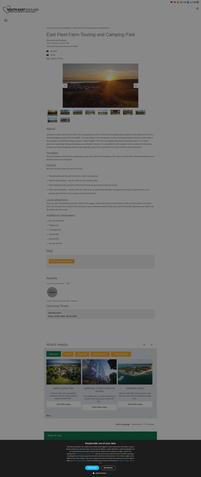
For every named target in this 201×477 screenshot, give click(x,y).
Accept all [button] (92, 468)
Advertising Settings (79, 461)
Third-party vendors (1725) (85, 454)
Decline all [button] (108, 468)
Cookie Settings (123, 461)
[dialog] (100, 458)
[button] (100, 473)
